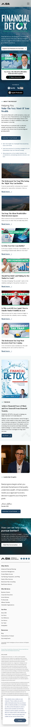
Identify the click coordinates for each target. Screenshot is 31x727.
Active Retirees (5, 597)
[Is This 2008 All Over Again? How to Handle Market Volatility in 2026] (15, 298)
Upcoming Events (5, 638)
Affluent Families (5, 602)
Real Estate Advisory (6, 584)
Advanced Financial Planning (8, 569)
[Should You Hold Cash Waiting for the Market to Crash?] (15, 265)
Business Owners (5, 592)
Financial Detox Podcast (7, 636)
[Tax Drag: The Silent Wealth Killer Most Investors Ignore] (15, 203)
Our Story (3, 615)
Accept (20, 720)
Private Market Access (7, 574)
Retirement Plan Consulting (8, 581)
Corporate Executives (7, 594)
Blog (2, 633)
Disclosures (15, 649)
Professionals (4, 600)
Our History (4, 620)
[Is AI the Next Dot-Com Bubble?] (15, 235)
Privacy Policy (4, 649)
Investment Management (7, 571)
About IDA (4, 613)
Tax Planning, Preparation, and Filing (10, 576)
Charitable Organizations (7, 605)
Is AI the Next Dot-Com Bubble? (13, 246)
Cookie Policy (10, 649)
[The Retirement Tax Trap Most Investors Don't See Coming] (15, 330)
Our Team (3, 623)
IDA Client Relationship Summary (13, 650)
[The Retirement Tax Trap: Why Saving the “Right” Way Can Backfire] (15, 170)
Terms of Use (21, 649)
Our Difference (5, 618)
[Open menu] (28, 4)
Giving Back (4, 625)
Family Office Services (7, 579)
